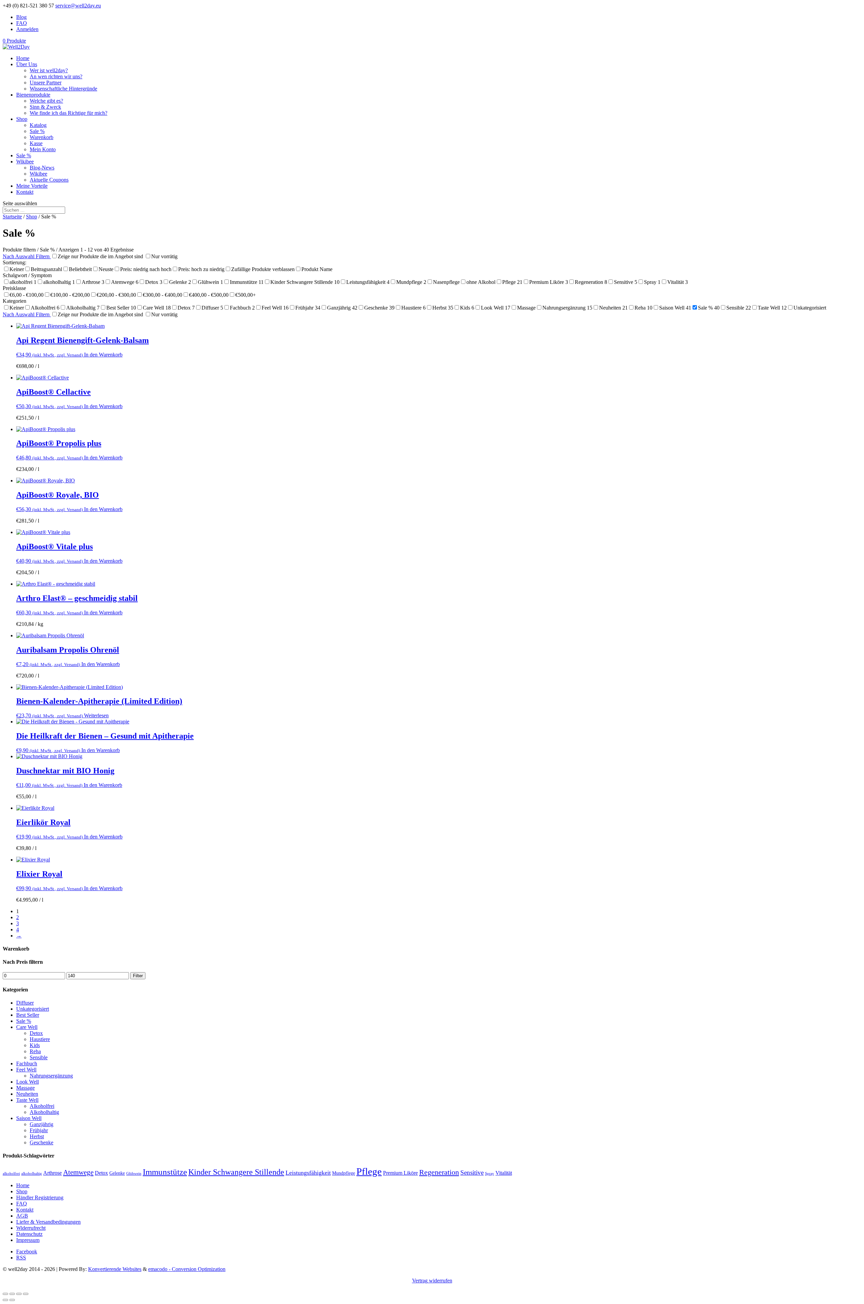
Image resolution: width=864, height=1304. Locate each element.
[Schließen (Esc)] (5, 1294)
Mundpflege (343, 1173)
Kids (35, 1045)
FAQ (21, 23)
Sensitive (472, 1172)
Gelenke (117, 1173)
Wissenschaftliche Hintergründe (63, 88)
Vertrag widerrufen (432, 1280)
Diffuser (25, 1003)
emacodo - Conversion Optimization (186, 1269)
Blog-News (42, 167)
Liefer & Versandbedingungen (48, 1222)
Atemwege (78, 1172)
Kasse (36, 143)
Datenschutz (29, 1234)
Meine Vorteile (32, 186)
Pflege (369, 1171)
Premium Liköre (400, 1173)
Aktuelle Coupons (49, 180)
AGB (22, 1216)
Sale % (37, 131)
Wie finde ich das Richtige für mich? (68, 113)
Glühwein (133, 1173)
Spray (489, 1173)
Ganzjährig (41, 1124)
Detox (36, 1033)
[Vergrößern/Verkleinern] (25, 1294)
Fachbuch (26, 1063)
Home (22, 58)
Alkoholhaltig (44, 1112)
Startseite (12, 216)
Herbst (37, 1136)
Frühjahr (39, 1130)
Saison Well (29, 1118)
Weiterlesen (96, 715)
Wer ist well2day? (49, 70)
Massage (25, 1088)
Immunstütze (165, 1171)
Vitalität (503, 1173)
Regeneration (439, 1172)
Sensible (39, 1057)
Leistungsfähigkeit (308, 1172)
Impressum (27, 1240)
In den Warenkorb (103, 354)
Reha (35, 1051)
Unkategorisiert (32, 1009)
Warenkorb (41, 137)
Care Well (26, 1027)
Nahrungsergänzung (51, 1076)
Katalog (38, 125)
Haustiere (40, 1039)
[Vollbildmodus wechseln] (19, 1294)
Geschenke (41, 1142)
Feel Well (26, 1069)
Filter (138, 975)
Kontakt (24, 192)
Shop (21, 119)
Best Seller (27, 1015)
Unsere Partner (45, 82)
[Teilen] (12, 1294)
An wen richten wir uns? (56, 76)
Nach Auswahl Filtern (27, 256)
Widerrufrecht (31, 1228)
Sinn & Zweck (45, 107)
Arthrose (52, 1173)
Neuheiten (27, 1094)
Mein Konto (43, 149)
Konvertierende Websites (114, 1269)
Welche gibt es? (46, 101)
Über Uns (26, 64)
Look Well (27, 1082)
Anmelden (27, 29)
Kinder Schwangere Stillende (236, 1172)
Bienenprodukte (33, 95)
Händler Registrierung (39, 1197)
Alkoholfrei (42, 1106)
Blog (21, 17)
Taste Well (27, 1100)
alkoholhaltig (31, 1173)
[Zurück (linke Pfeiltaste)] (5, 1300)
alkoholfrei (11, 1173)
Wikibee (25, 161)
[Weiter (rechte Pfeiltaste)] (12, 1300)
